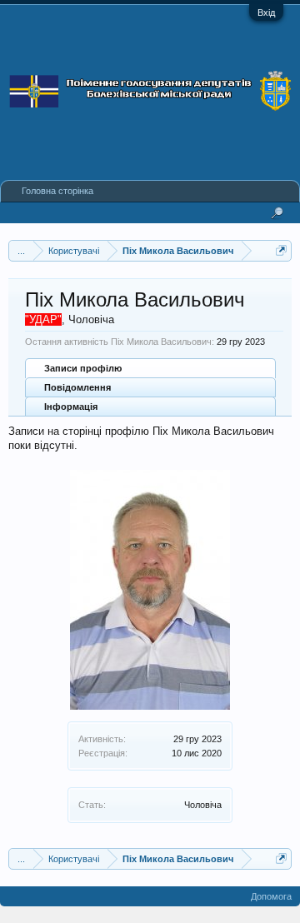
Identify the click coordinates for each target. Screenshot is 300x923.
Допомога (271, 896)
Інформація (71, 407)
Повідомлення (77, 387)
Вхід (266, 12)
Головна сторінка (57, 191)
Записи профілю (83, 368)
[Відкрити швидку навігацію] (281, 250)
